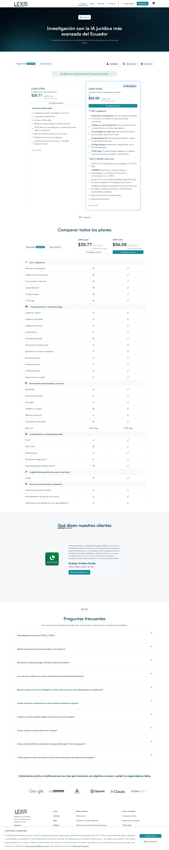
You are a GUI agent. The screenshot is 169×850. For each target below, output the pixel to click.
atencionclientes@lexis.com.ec (37, 846)
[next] (129, 559)
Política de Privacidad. (80, 846)
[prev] (40, 559)
